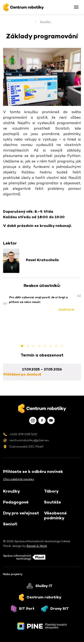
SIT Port (26, 608)
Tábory (51, 491)
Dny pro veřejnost (21, 513)
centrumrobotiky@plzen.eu (29, 440)
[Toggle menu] (76, 7)
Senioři (10, 524)
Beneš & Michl (37, 546)
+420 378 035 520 (23, 434)
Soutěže (52, 502)
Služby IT (43, 585)
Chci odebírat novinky (18, 479)
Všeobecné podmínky (55, 515)
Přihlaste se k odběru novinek (33, 471)
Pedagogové (16, 502)
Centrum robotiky (44, 597)
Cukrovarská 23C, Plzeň (26, 446)
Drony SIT (59, 608)
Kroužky (45, 21)
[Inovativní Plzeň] (42, 626)
